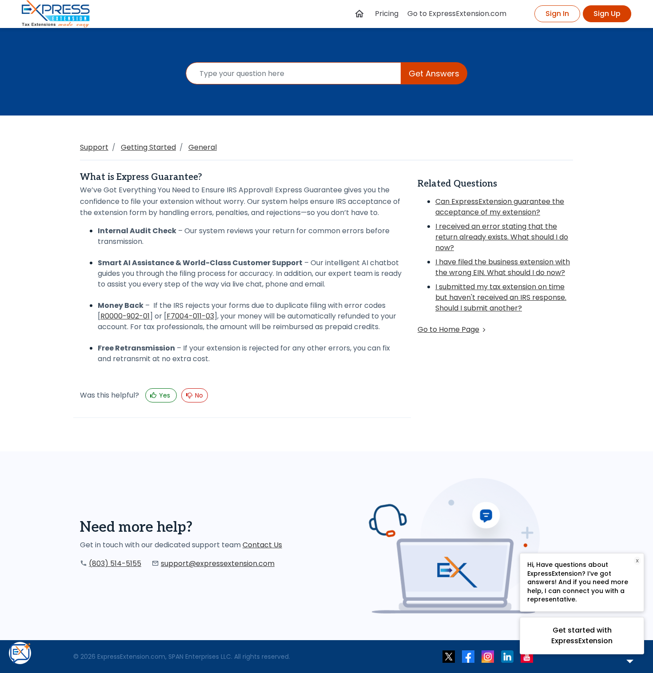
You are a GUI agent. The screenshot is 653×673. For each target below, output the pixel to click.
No (198, 395)
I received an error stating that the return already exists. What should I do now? (501, 237)
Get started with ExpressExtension (582, 635)
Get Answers (434, 73)
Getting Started (148, 147)
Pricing (386, 13)
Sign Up (607, 13)
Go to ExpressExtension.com (456, 13)
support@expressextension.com (218, 563)
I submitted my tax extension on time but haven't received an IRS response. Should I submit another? (500, 297)
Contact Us (262, 545)
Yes (164, 395)
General (202, 147)
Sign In (557, 13)
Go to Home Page (448, 329)
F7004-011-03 (190, 316)
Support (94, 147)
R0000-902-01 (125, 316)
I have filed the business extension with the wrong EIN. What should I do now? (502, 267)
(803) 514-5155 (115, 563)
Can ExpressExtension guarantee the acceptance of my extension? (499, 206)
